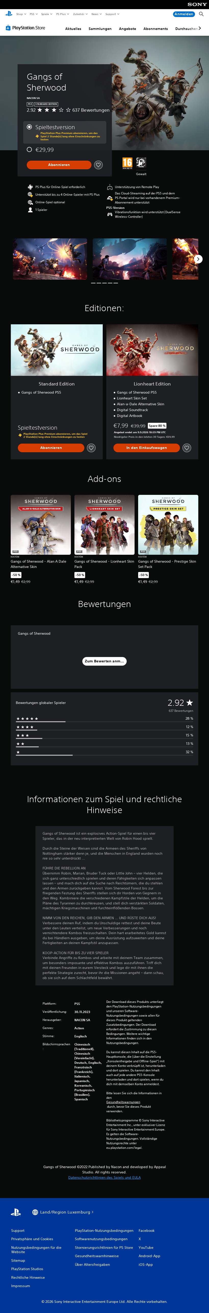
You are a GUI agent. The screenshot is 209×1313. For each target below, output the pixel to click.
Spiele (45, 14)
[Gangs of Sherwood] (50, 259)
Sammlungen (100, 28)
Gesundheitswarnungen (123, 1102)
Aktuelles (73, 28)
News (95, 14)
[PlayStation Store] (26, 28)
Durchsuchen (186, 28)
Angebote (127, 28)
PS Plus (61, 14)
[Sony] (197, 8)
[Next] (198, 259)
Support (111, 14)
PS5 (32, 14)
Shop (19, 14)
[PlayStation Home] (9, 14)
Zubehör (78, 14)
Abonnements (155, 28)
